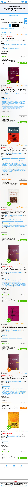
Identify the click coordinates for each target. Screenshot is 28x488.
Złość (4, 226)
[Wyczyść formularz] (23, 28)
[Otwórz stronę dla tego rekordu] (14, 76)
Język (23, 104)
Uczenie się (11, 103)
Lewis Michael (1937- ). (8, 219)
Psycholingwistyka (16, 104)
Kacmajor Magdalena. (17, 221)
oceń (26, 34)
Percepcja (15, 102)
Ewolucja (19, 162)
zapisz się (23, 184)
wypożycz (23, 62)
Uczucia (16, 106)
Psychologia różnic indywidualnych (14, 107)
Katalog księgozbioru (14, 15)
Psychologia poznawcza (13, 279)
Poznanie (10, 102)
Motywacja (21, 106)
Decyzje (11, 167)
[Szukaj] (15, 25)
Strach (10, 223)
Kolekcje (12, 28)
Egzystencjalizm (5, 170)
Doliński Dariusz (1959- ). (18, 158)
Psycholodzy (22, 160)
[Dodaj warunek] (10, 25)
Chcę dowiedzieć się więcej (7, 485)
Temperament (5, 48)
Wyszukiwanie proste (5, 28)
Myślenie (4, 106)
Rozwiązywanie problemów (14, 166)
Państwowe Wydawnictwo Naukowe (14, 330)
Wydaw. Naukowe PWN (11, 40)
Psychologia (15, 101)
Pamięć (16, 103)
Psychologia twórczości (13, 393)
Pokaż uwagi (4, 54)
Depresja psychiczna (20, 226)
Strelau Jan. (6, 44)
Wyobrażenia (22, 103)
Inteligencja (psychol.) (14, 48)
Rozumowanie (10, 106)
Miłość (14, 223)
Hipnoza (4, 107)
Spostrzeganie (11, 164)
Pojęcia (10, 104)
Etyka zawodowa (6, 162)
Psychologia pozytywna (19, 169)
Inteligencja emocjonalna (18, 225)
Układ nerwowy (12, 338)
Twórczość (17, 108)
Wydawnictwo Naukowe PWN (13, 436)
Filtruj (11, 32)
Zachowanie (5, 103)
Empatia (19, 223)
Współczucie (5, 225)
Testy (10, 171)
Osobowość (4, 108)
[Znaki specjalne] (26, 28)
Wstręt (12, 226)
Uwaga (20, 102)
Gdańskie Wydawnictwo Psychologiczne (14, 93)
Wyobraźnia (4, 104)
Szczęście (8, 226)
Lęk (26, 225)
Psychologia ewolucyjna (7, 163)
